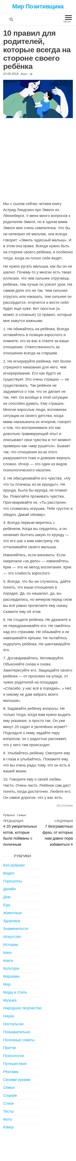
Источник (65, 805)
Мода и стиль (15, 992)
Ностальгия (13, 1024)
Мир (7, 984)
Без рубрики (14, 865)
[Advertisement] (38, 159)
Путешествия (15, 1064)
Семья (21, 815)
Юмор (8, 1127)
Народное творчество (22, 1008)
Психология (13, 1056)
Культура (11, 968)
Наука (8, 1016)
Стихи (8, 1103)
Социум (10, 1095)
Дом (6, 897)
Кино (7, 953)
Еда (6, 905)
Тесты (8, 1111)
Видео (8, 873)
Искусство (12, 937)
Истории (10, 945)
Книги (8, 961)
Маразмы (11, 976)
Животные (12, 913)
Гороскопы (12, 881)
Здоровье (11, 921)
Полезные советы (19, 1040)
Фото (7, 1119)
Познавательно (16, 1032)
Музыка (9, 1000)
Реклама (10, 1072)
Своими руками (16, 1080)
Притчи (9, 1048)
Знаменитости (15, 929)
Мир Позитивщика (38, 6)
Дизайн (9, 889)
